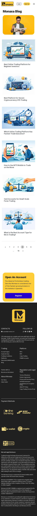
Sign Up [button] (27, 4)
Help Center (4, 382)
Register (18, 296)
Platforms (4, 358)
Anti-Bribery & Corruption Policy (27, 384)
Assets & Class (5, 354)
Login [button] (19, 4)
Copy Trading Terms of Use (27, 389)
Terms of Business (25, 375)
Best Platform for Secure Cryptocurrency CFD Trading (15, 99)
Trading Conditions (6, 356)
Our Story (4, 380)
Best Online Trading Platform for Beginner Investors (17, 65)
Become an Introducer (7, 372)
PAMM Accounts (24, 358)
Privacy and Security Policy (27, 379)
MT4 (21, 351)
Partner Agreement (25, 377)
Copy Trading (23, 356)
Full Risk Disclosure (25, 381)
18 (18, 251)
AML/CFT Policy (24, 387)
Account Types (5, 351)
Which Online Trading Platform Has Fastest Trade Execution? (18, 133)
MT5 (21, 354)
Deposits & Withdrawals (8, 360)
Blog (2, 362)
